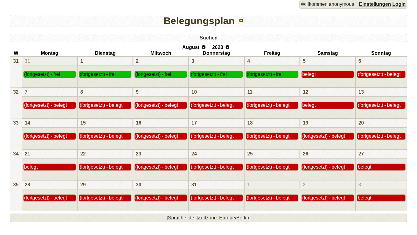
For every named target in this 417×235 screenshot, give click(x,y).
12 (305, 92)
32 (16, 92)
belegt (309, 74)
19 (305, 122)
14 (27, 122)
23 (138, 153)
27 (361, 153)
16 (138, 122)
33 (16, 122)
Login (399, 4)
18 (250, 122)
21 (27, 153)
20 (361, 122)
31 (16, 61)
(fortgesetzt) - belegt (379, 74)
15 (83, 122)
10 (194, 92)
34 (16, 153)
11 (249, 92)
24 (194, 153)
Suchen (209, 37)
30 (138, 184)
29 (83, 184)
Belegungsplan (199, 20)
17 (194, 122)
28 (27, 184)
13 (361, 92)
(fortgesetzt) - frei (42, 74)
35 (16, 184)
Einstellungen (375, 4)
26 (305, 153)
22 (83, 153)
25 (250, 153)
